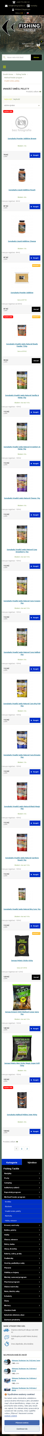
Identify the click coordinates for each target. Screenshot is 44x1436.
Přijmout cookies (22, 1423)
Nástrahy (8, 1216)
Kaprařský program (12, 1192)
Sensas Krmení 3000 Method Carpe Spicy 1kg (22, 1013)
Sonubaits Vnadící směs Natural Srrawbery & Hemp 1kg (22, 448)
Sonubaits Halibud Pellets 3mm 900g (22, 1115)
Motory (7, 1305)
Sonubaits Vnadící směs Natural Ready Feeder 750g (22, 345)
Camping (8, 1183)
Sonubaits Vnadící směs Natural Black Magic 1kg (22, 807)
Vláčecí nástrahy (11, 1287)
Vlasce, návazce (11, 1239)
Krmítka (7, 1202)
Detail (36, 309)
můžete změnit (10, 1416)
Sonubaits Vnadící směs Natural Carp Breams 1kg (22, 756)
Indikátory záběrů (11, 1188)
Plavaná (7, 1268)
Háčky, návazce (10, 1221)
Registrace (26, 9)
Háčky (6, 1235)
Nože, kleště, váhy (11, 1291)
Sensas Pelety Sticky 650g (22, 960)
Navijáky (7, 1173)
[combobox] (22, 106)
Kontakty (33, 6)
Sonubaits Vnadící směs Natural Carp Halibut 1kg (22, 653)
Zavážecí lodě (10, 1310)
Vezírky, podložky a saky (14, 1263)
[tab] (12, 1162)
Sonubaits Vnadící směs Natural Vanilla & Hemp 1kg (22, 396)
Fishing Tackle (21, 74)
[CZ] (28, 13)
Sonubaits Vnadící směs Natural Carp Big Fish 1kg (22, 705)
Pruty (6, 1178)
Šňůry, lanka (9, 1244)
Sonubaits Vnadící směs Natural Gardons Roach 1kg (22, 859)
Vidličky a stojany (11, 1272)
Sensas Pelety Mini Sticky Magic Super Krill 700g (22, 1064)
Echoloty (8, 1296)
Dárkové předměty (12, 1320)
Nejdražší (16, 99)
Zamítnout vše (22, 1429)
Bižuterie (8, 1206)
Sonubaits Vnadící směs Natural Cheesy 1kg (22, 498)
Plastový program (12, 1282)
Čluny (6, 1301)
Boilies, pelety (10, 1230)
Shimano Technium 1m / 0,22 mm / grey (26, 1360)
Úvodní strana (8, 74)
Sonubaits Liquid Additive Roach (22, 190)
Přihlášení (18, 9)
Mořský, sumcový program (15, 1277)
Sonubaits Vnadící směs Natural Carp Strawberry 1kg (22, 551)
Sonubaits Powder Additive (22, 293)
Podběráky (8, 1258)
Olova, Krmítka (10, 1249)
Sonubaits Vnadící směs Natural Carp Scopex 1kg (22, 602)
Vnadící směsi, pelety (12, 1211)
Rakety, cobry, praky (13, 1254)
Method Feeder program (13, 78)
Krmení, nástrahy (11, 1225)
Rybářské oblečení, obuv (14, 1315)
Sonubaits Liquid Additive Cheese (22, 241)
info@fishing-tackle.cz (16, 6)
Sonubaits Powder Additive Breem (22, 138)
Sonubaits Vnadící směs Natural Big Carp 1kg (22, 909)
